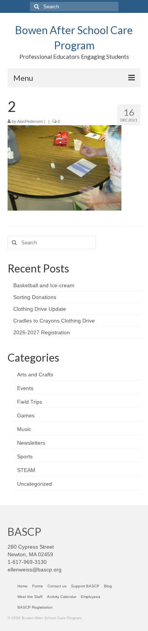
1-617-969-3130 (27, 562)
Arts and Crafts (35, 374)
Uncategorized (34, 484)
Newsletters (31, 443)
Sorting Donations (34, 297)
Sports (25, 456)
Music (24, 429)
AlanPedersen (30, 121)
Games (26, 415)
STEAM (26, 470)
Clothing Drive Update (39, 309)
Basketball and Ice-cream (43, 285)
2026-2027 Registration (41, 332)
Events (25, 388)
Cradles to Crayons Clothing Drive (54, 321)
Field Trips (29, 402)
